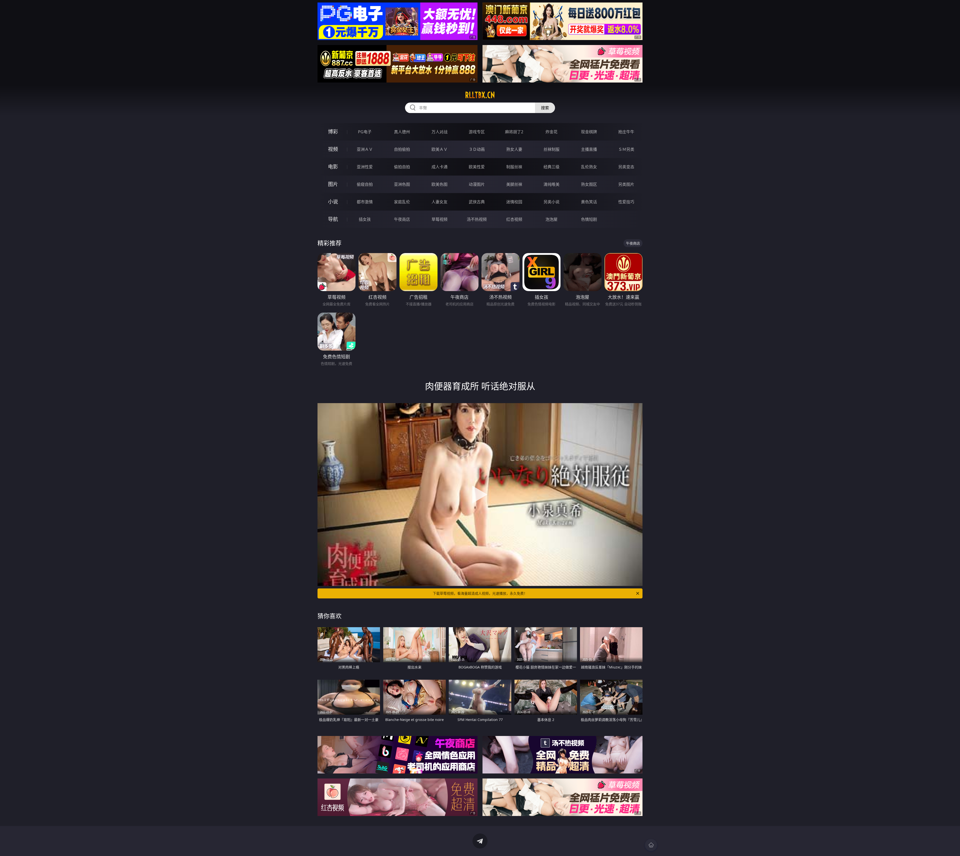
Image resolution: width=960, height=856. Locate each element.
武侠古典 (477, 202)
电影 (333, 166)
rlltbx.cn (480, 95)
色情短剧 (589, 219)
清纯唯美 (552, 184)
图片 (333, 184)
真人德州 (402, 132)
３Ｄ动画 (477, 149)
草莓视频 (440, 219)
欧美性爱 (477, 167)
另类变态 (626, 167)
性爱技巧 (626, 202)
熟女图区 (589, 184)
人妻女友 (440, 202)
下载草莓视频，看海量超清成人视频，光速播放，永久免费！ (480, 593)
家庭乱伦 (402, 202)
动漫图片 (477, 184)
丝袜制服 (552, 149)
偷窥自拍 (365, 184)
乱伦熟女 (589, 167)
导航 (333, 219)
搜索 (545, 108)
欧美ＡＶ (440, 149)
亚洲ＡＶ (365, 149)
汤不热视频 (477, 219)
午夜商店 (402, 219)
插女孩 (365, 219)
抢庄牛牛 (626, 132)
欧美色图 (440, 184)
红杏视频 (514, 219)
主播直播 (589, 149)
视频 (333, 149)
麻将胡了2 (514, 132)
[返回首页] (651, 845)
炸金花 (552, 132)
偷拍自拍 (402, 167)
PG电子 (365, 132)
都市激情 (365, 202)
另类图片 (626, 184)
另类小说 (552, 202)
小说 (333, 201)
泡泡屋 (552, 219)
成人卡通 (440, 167)
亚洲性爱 (365, 167)
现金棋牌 (589, 132)
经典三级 (552, 167)
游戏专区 (477, 132)
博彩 (333, 131)
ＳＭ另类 (626, 149)
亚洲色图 (402, 184)
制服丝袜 (514, 167)
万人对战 (440, 132)
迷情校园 (514, 202)
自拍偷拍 (402, 149)
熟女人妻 (514, 149)
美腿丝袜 (514, 184)
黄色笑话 (589, 202)
